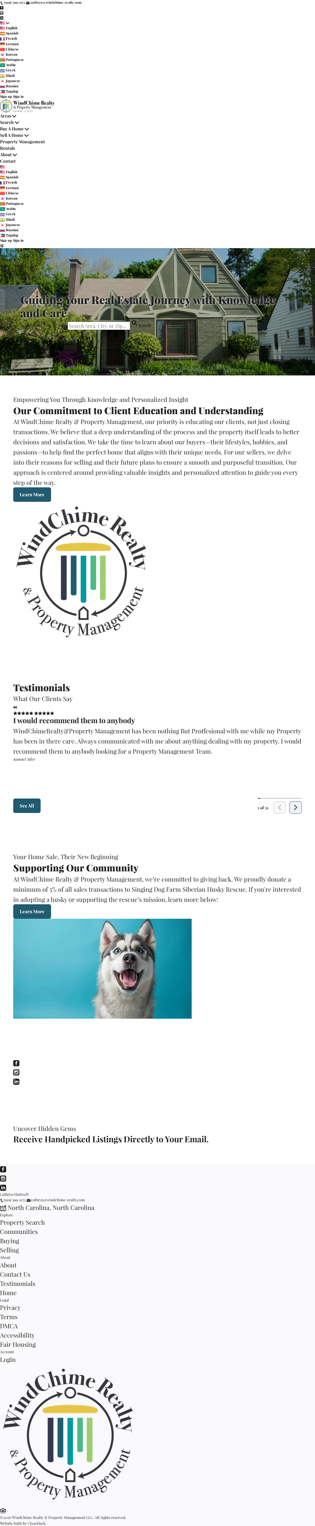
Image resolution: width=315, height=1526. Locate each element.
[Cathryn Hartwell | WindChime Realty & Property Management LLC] (71, 1502)
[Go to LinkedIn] (1, 17)
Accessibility (17, 1335)
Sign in (18, 96)
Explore (6, 1214)
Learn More (32, 494)
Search (7, 122)
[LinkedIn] (16, 1080)
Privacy (10, 1307)
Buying (9, 1240)
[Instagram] (16, 1071)
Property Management (22, 142)
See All (27, 806)
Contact (8, 161)
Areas (5, 116)
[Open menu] (1, 245)
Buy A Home (12, 129)
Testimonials (17, 1283)
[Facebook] (16, 1062)
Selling (9, 1250)
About (6, 154)
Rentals (7, 148)
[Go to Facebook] (1, 7)
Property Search (22, 1222)
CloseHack (37, 1523)
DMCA (9, 1326)
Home (8, 1292)
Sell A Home (11, 135)
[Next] (295, 807)
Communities (19, 1231)
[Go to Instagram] (1, 12)
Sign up (6, 96)
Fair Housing (18, 1344)
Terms (9, 1316)
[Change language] (4, 23)
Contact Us (15, 1274)
